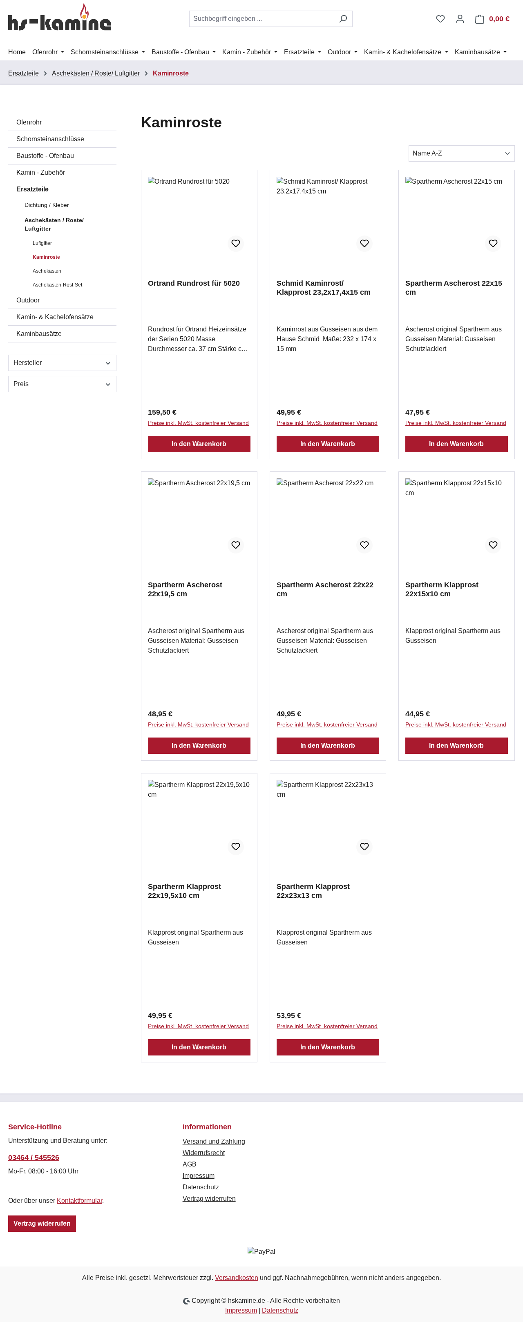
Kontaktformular (79, 1200)
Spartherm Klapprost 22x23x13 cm (313, 891)
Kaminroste (46, 257)
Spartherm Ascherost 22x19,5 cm (185, 589)
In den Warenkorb (199, 443)
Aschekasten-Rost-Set (57, 285)
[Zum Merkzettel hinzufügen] (236, 244)
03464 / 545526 (33, 1157)
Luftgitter (42, 243)
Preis (21, 383)
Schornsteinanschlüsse (50, 139)
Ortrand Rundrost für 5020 (194, 283)
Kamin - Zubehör (40, 172)
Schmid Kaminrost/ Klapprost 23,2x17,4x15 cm (324, 287)
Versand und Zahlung (214, 1141)
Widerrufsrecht (204, 1152)
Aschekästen (47, 271)
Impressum (199, 1175)
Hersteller (27, 362)
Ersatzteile (32, 189)
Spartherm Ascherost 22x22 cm (325, 589)
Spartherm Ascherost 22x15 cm (453, 287)
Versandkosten (236, 1277)
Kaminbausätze (39, 333)
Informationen (207, 1127)
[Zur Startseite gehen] (59, 17)
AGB (190, 1164)
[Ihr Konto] (460, 19)
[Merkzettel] (440, 19)
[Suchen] (343, 19)
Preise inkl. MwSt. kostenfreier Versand (198, 423)
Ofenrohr (29, 122)
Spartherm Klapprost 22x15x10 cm (441, 589)
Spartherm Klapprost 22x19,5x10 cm (184, 891)
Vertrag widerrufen (42, 1223)
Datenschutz (201, 1187)
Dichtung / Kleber (47, 205)
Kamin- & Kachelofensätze (55, 316)
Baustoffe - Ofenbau (45, 155)
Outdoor (28, 300)
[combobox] (261, 19)
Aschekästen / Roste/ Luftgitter (54, 224)
